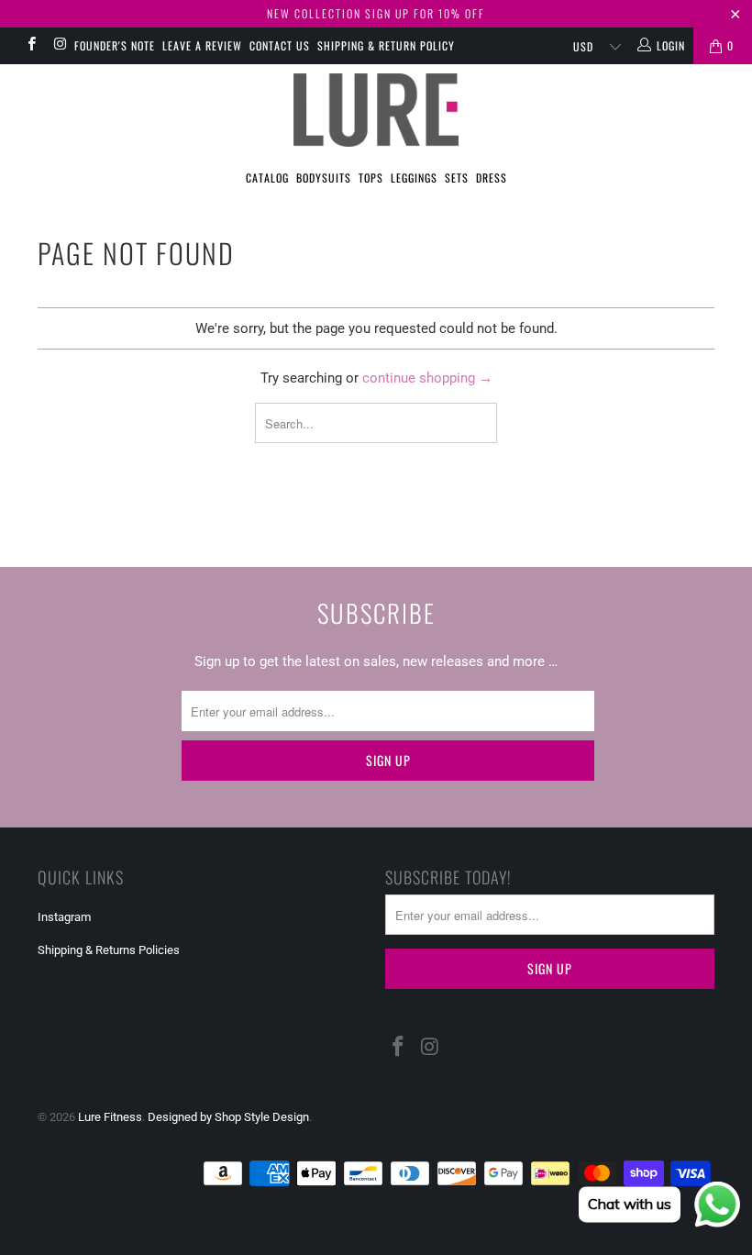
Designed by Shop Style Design (228, 1117)
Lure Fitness (110, 1117)
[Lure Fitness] (376, 110)
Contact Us (279, 45)
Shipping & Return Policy (386, 45)
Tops (371, 177)
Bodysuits (323, 177)
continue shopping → (427, 378)
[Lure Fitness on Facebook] (31, 45)
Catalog (267, 177)
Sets (457, 177)
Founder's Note (114, 45)
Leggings (414, 177)
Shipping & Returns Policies (109, 950)
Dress (491, 177)
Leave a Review (202, 45)
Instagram (64, 917)
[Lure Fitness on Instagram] (59, 45)
